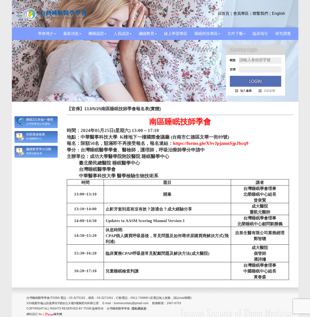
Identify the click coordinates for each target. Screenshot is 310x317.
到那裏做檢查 (35, 134)
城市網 (57, 314)
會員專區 (241, 13)
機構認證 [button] (96, 33)
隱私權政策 (139, 308)
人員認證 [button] (121, 33)
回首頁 (223, 13)
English (278, 13)
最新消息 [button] (71, 33)
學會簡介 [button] (46, 33)
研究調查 (283, 33)
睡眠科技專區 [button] (206, 33)
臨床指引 (260, 33)
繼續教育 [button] (146, 33)
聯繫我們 (260, 13)
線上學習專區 (175, 33)
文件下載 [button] (235, 33)
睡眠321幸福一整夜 (39, 119)
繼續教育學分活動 (38, 149)
